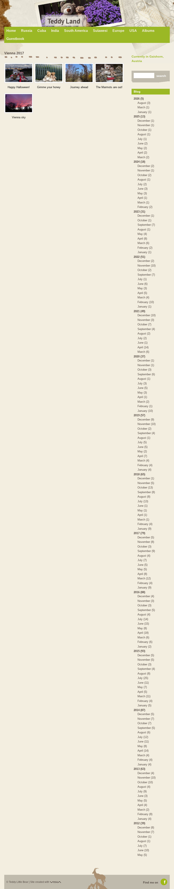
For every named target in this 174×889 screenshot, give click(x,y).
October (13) (145, 487)
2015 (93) (139, 651)
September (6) (146, 374)
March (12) (144, 578)
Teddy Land (63, 21)
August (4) (144, 555)
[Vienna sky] (18, 103)
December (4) (146, 596)
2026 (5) (139, 98)
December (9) (146, 419)
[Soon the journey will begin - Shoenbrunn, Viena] (79, 73)
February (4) (145, 465)
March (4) (143, 297)
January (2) (144, 646)
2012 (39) (139, 823)
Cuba (41, 30)
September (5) (146, 610)
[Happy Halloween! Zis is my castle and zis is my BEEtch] (18, 73)
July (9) (142, 791)
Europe (118, 30)
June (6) (142, 283)
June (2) (142, 143)
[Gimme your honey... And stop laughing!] (48, 73)
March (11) (144, 696)
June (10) (143, 850)
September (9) (146, 551)
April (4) (142, 805)
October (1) (144, 129)
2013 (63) (139, 768)
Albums (148, 30)
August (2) (144, 333)
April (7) (142, 456)
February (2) (145, 207)
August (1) (144, 134)
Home (11, 30)
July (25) (143, 678)
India (55, 30)
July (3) (142, 383)
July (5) (142, 442)
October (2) (144, 175)
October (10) (145, 782)
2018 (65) (139, 474)
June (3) (142, 188)
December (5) (146, 537)
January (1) (144, 112)
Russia (26, 30)
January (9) (144, 528)
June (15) (143, 623)
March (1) (143, 107)
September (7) (146, 224)
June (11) (143, 682)
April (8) (142, 238)
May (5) (142, 569)
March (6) (143, 243)
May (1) (142, 510)
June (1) (142, 342)
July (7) (142, 560)
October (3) (144, 369)
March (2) (143, 157)
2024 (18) (139, 161)
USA (133, 30)
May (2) (142, 148)
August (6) (144, 732)
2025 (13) (139, 116)
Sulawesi (100, 30)
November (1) (146, 125)
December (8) (146, 827)
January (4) (144, 469)
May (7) (142, 687)
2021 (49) (139, 311)
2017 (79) (139, 533)
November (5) (146, 483)
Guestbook (15, 39)
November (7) (146, 718)
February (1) (145, 406)
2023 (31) (139, 211)
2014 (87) (139, 710)
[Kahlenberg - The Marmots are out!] (109, 73)
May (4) (142, 234)
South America (76, 30)
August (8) (144, 496)
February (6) (145, 641)
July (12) (143, 737)
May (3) (142, 193)
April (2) (142, 152)
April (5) (142, 293)
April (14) (143, 347)
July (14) (143, 619)
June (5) (142, 387)
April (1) (142, 197)
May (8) (142, 628)
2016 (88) (139, 592)
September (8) (146, 492)
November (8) (146, 541)
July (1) (142, 139)
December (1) (146, 120)
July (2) (142, 184)
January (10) (145, 410)
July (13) (143, 501)
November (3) (146, 320)
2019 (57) (139, 415)
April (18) (143, 632)
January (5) (144, 705)
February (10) (146, 302)
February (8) (145, 814)
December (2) (146, 166)
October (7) (144, 324)
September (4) (146, 329)
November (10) (147, 265)
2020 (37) (139, 356)
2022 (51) (139, 256)
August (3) (144, 102)
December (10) (147, 315)
